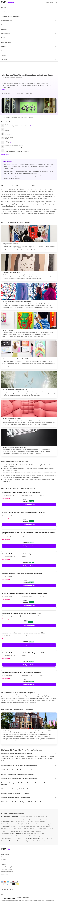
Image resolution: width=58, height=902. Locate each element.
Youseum (50, 828)
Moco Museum (5, 821)
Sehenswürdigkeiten (6, 20)
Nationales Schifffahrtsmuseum (27, 826)
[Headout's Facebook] (10, 889)
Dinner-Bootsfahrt (27, 836)
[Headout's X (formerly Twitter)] (12, 889)
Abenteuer (4, 46)
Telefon (4, 857)
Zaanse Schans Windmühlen (17, 821)
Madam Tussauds (5, 828)
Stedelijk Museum (16, 828)
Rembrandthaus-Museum (7, 833)
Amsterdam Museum (6, 824)
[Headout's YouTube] (7, 889)
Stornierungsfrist (5, 874)
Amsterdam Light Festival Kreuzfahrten (34, 833)
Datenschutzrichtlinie (6, 869)
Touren (3, 25)
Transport (3, 29)
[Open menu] (56, 2)
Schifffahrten (4, 38)
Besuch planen (5, 154)
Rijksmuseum (31, 819)
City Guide (4, 59)
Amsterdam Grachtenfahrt (25, 816)
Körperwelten (4, 831)
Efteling (39, 819)
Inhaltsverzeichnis (9, 899)
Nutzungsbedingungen (7, 871)
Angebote (3, 55)
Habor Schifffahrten (6, 838)
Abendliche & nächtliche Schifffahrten (10, 836)
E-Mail (4, 859)
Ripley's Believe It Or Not (16, 831)
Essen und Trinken (6, 42)
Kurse (2, 51)
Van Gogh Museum (47, 819)
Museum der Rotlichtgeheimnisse (32, 831)
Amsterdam (6, 117)
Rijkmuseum (13, 826)
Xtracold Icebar (26, 824)
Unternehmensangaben (7, 867)
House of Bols (17, 824)
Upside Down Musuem (28, 828)
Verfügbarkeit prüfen (29, 504)
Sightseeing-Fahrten (39, 836)
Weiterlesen (5, 89)
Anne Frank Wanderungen (40, 816)
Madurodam (41, 821)
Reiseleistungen (5, 33)
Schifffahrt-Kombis (18, 838)
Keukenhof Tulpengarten (20, 819)
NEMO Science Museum (43, 826)
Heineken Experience (6, 819)
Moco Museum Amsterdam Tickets (19, 117)
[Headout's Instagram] (5, 889)
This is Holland (50, 838)
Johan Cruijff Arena (32, 821)
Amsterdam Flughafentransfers (27, 841)
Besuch (3, 12)
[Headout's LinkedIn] (2, 889)
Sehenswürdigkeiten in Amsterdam (10, 16)
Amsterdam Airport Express (44, 841)
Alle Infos (3, 7)
